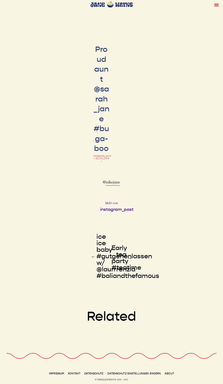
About (169, 373)
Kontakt (74, 373)
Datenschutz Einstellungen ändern (134, 373)
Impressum (56, 373)
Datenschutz (93, 373)
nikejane (113, 182)
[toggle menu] (216, 4)
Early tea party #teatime (126, 257)
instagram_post (102, 156)
